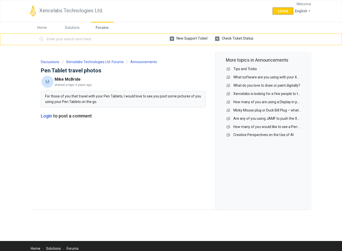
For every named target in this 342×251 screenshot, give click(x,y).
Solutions (72, 28)
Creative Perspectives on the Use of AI (263, 135)
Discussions (50, 62)
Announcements (143, 62)
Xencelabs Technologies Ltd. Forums (95, 62)
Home (42, 28)
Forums (102, 28)
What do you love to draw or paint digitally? (266, 85)
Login (46, 115)
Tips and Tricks (245, 69)
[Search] (41, 39)
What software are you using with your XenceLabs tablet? (278, 77)
